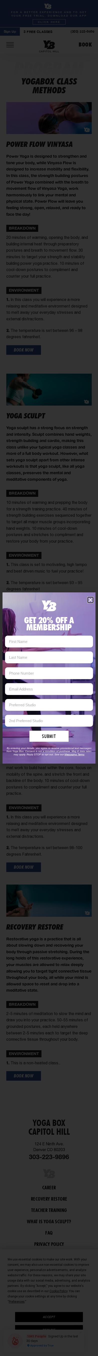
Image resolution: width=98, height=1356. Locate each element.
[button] (90, 599)
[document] (49, 678)
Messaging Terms (74, 754)
